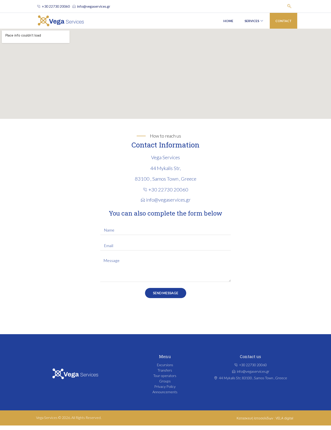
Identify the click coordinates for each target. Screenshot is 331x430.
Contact (283, 21)
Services (252, 21)
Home (228, 21)
